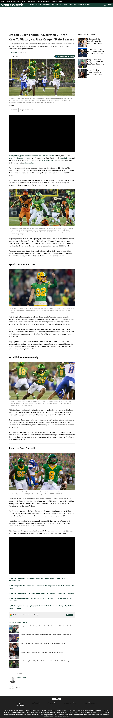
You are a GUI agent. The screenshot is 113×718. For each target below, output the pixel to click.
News (32, 5)
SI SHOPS (39, 1)
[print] (19, 687)
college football (28, 163)
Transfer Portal (78, 5)
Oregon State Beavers (26, 110)
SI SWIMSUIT (15, 1)
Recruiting (55, 5)
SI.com (87, 5)
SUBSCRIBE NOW (57, 1)
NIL (61, 5)
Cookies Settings (20, 706)
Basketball (46, 5)
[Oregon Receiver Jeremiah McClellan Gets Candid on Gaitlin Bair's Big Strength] (91, 73)
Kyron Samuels (13, 52)
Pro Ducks (68, 5)
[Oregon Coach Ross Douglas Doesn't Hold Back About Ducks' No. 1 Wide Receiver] (91, 63)
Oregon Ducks (14, 110)
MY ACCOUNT (47, 1)
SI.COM (3, 1)
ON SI (8, 1)
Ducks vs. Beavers (47, 160)
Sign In (109, 5)
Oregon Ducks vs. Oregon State (20, 158)
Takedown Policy (51, 703)
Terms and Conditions (69, 703)
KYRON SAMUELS (22, 677)
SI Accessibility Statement (90, 703)
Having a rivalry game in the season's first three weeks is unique (31, 156)
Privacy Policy (19, 703)
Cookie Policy (36, 703)
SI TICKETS (23, 1)
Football (38, 5)
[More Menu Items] (92, 5)
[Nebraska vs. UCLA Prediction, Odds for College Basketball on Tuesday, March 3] (91, 42)
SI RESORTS (31, 1)
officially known (65, 158)
